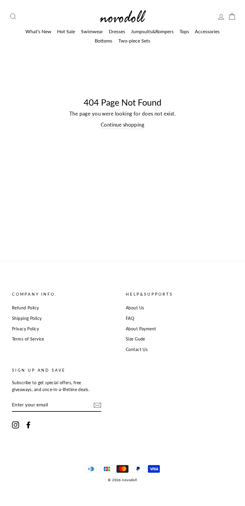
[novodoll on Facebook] (28, 424)
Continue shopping (122, 124)
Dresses (117, 31)
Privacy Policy (25, 328)
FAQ (130, 318)
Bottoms (103, 40)
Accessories (207, 31)
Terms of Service (28, 338)
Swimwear (92, 31)
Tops (184, 31)
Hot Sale (66, 31)
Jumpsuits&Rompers (152, 31)
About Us (135, 307)
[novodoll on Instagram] (15, 424)
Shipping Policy (27, 318)
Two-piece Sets (134, 40)
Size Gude (135, 338)
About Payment (141, 328)
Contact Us (137, 349)
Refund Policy (25, 307)
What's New (38, 31)
